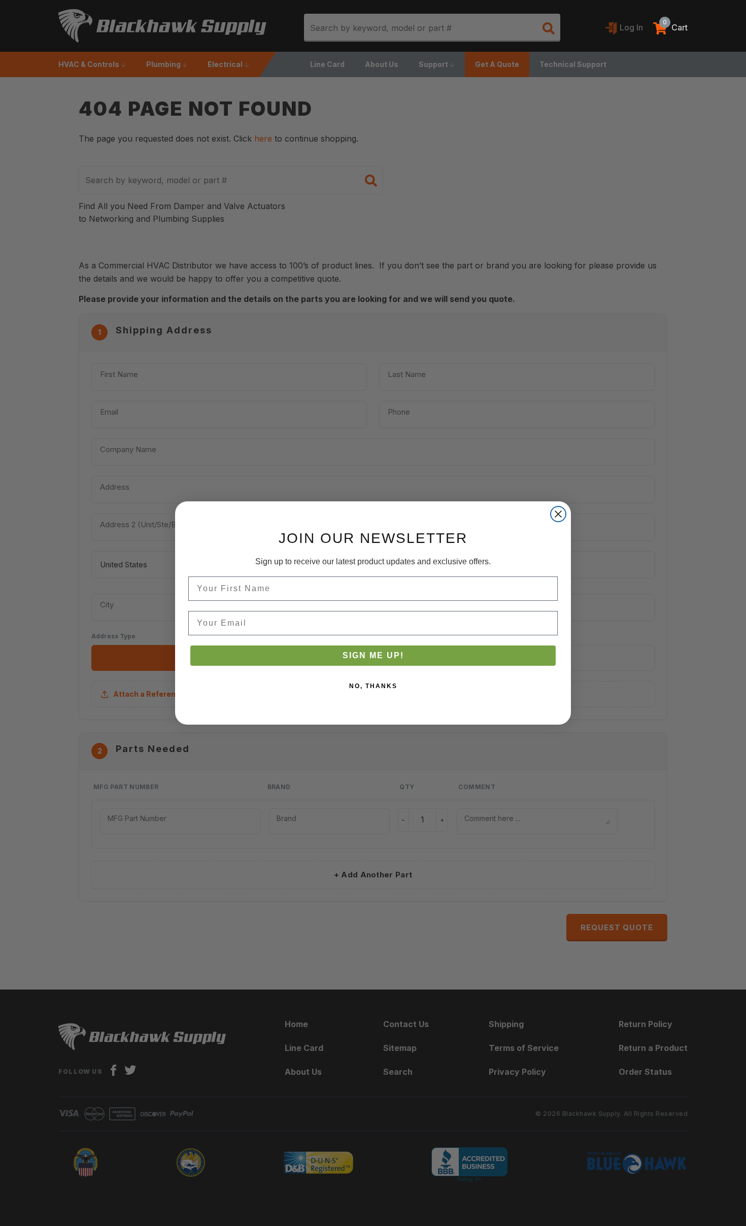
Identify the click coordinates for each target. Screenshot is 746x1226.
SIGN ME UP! (373, 655)
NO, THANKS (373, 686)
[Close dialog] (558, 514)
